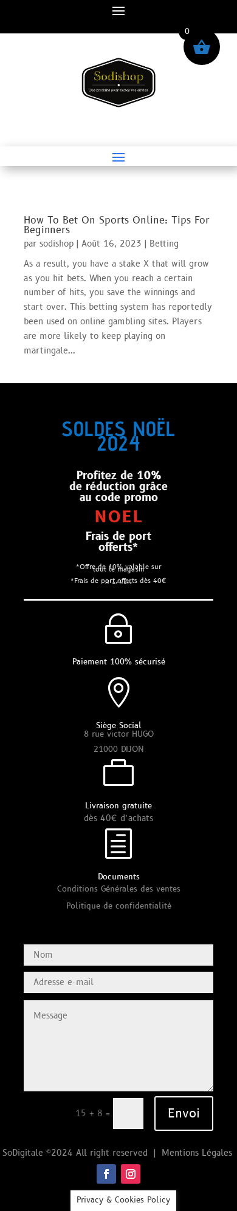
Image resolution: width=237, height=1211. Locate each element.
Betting (164, 244)
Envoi (184, 1113)
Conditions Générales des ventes (118, 889)
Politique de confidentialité (118, 906)
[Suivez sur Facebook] (106, 1174)
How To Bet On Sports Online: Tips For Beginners (116, 225)
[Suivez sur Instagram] (130, 1174)
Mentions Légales (198, 1153)
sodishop (57, 244)
